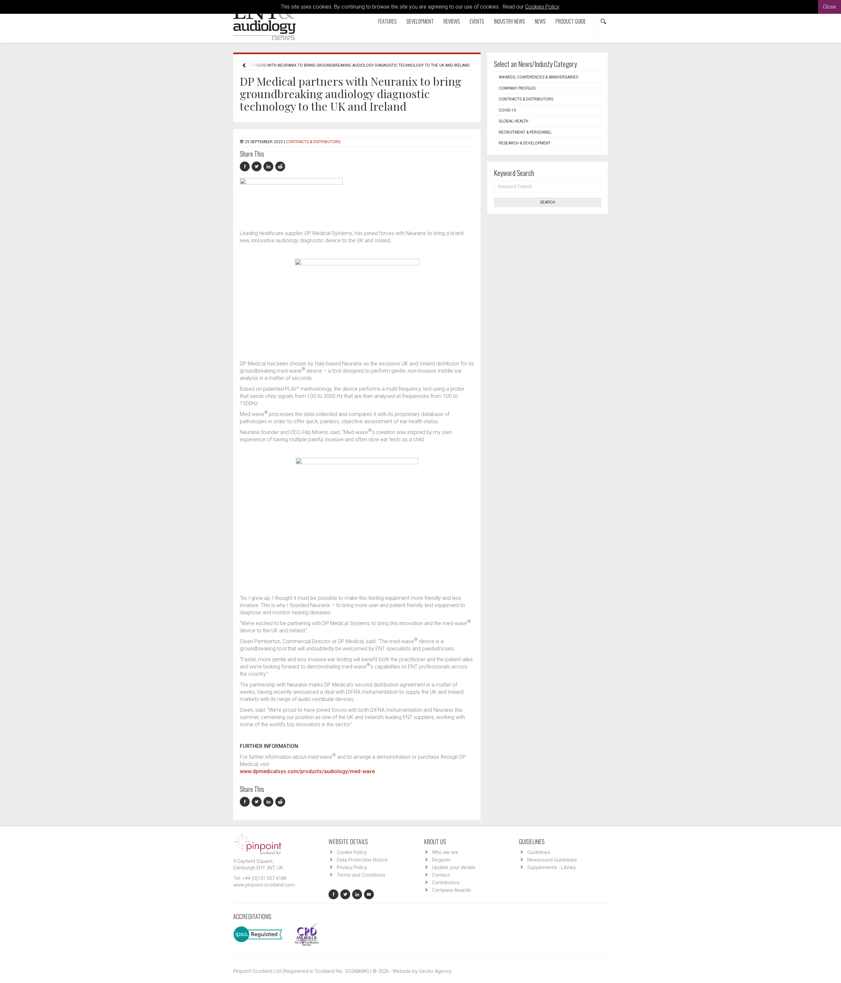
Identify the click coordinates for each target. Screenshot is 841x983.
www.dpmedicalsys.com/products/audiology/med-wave (307, 771)
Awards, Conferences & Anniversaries (538, 77)
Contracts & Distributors (313, 142)
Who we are (445, 852)
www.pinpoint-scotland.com (264, 885)
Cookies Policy (542, 7)
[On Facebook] (246, 167)
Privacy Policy (352, 867)
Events (477, 21)
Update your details (453, 867)
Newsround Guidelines (552, 860)
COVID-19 (507, 110)
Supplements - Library (551, 867)
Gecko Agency (435, 971)
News (540, 21)
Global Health (513, 121)
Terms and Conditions (361, 875)
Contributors (446, 882)
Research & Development (525, 143)
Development (420, 21)
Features (387, 21)
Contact (441, 875)
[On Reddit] (280, 167)
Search (547, 202)
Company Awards (451, 890)
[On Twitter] (257, 167)
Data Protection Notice (362, 860)
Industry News (509, 21)
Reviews (451, 21)
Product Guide (571, 21)
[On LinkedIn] (269, 167)
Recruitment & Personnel (525, 132)
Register (441, 860)
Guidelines (538, 852)
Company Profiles (517, 88)
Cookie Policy (352, 852)
